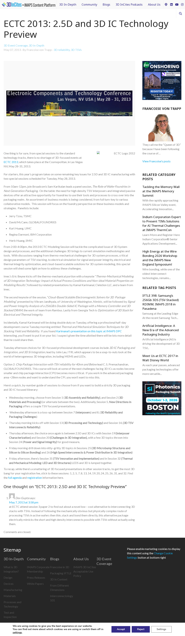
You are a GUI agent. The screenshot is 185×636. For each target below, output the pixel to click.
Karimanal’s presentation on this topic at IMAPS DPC (89, 331)
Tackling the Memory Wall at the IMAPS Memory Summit (161, 191)
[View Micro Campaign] (161, 81)
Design (8, 577)
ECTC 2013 (11, 162)
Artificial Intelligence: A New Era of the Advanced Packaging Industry (160, 330)
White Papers (35, 583)
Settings (161, 629)
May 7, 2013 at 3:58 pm (23, 502)
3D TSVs (76, 49)
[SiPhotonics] (161, 398)
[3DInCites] (28, 4)
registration (34, 477)
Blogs (106, 4)
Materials (10, 596)
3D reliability (62, 49)
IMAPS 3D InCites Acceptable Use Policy (84, 571)
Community (89, 4)
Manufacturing (13, 589)
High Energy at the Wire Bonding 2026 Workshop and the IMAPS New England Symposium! (159, 257)
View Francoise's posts (156, 161)
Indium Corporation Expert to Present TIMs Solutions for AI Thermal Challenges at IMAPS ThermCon (161, 223)
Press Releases (36, 577)
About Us (154, 4)
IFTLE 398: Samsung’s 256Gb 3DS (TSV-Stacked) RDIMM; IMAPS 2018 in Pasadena (160, 302)
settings (17, 632)
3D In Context (58, 579)
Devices (9, 583)
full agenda (15, 477)
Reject (140, 629)
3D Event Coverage (16, 45)
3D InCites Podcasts (129, 4)
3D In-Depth (67, 4)
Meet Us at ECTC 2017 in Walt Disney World (160, 358)
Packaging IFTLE (60, 573)
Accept (121, 629)
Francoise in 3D (59, 567)
